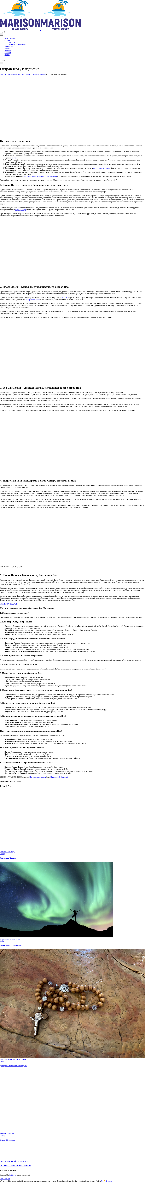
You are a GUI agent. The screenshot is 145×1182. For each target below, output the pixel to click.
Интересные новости (37, 777)
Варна (64, 298)
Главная (3, 74)
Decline (109, 1181)
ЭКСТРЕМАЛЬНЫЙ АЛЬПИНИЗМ (14, 1161)
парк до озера (20, 210)
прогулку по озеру (33, 300)
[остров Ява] (49, 136)
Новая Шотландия (7, 1133)
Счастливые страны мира (10, 939)
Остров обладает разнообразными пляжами (40, 176)
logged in (12, 1175)
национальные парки (101, 168)
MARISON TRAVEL (8, 604)
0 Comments (63, 777)
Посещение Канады (7, 852)
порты (14, 158)
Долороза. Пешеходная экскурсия (13, 1059)
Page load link (5, 1179)
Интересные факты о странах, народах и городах (27, 74)
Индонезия (54, 777)
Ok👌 (103, 1181)
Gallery (2, 854)
